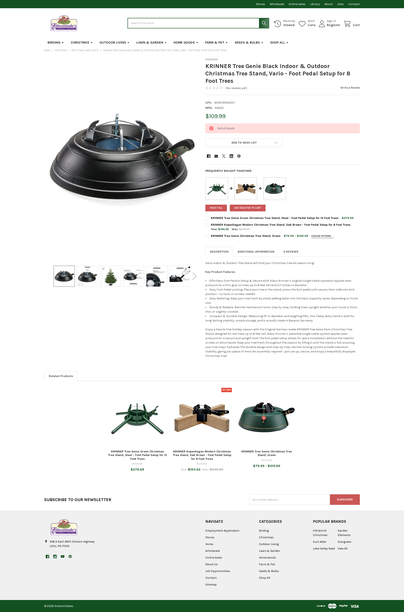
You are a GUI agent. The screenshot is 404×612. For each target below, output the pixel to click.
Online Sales (297, 4)
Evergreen (344, 542)
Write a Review (350, 87)
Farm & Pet (214, 42)
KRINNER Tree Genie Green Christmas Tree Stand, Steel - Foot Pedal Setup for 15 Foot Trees (275, 218)
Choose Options (321, 236)
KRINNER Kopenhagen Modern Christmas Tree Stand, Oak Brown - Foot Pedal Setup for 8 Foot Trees (281, 225)
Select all (216, 208)
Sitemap (211, 584)
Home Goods (184, 42)
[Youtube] (62, 556)
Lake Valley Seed (324, 548)
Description (219, 251)
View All (343, 548)
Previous (48, 276)
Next (194, 276)
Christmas (80, 42)
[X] (224, 156)
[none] (121, 159)
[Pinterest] (239, 156)
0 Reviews (290, 251)
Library (315, 4)
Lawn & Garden (149, 42)
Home (209, 544)
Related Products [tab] (61, 376)
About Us (211, 564)
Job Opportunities (217, 571)
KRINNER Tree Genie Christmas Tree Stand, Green (245, 236)
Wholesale (277, 4)
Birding (54, 42)
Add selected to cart (247, 208)
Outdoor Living (113, 42)
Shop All (277, 42)
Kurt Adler (320, 542)
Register (333, 25)
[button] (244, 143)
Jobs (340, 4)
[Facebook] (208, 156)
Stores (260, 4)
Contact (354, 4)
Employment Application (222, 530)
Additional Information (256, 251)
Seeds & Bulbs (247, 42)
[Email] (216, 156)
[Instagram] (55, 556)
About (328, 4)
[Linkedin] (231, 156)
